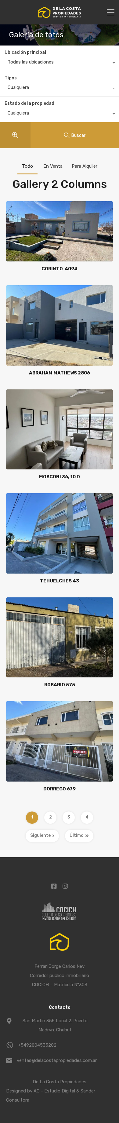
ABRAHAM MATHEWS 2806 (59, 373)
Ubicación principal (25, 52)
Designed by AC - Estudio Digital (41, 1091)
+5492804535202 (37, 1045)
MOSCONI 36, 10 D (59, 476)
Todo (27, 166)
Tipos (11, 78)
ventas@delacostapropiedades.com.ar (55, 1060)
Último (77, 835)
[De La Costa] (59, 17)
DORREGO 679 (59, 789)
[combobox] (59, 63)
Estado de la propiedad (29, 103)
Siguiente (40, 835)
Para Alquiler (84, 166)
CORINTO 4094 (59, 269)
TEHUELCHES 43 (59, 581)
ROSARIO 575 (59, 684)
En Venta (53, 166)
